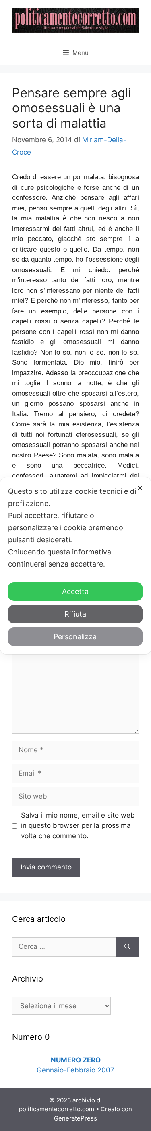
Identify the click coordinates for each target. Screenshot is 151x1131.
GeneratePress (75, 1118)
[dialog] (75, 565)
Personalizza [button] (75, 636)
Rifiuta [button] (75, 614)
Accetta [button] (75, 591)
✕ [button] (140, 488)
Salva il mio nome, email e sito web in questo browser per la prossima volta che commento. (78, 825)
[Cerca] (127, 947)
